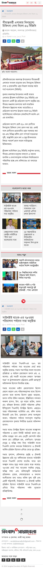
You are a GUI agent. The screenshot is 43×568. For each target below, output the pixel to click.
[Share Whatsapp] (13, 41)
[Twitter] (8, 560)
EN (32, 3)
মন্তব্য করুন (11, 172)
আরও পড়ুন (21, 254)
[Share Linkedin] (18, 41)
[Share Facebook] (4, 41)
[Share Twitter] (9, 41)
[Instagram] (18, 560)
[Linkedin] (13, 560)
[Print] (22, 41)
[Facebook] (3, 560)
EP (27, 3)
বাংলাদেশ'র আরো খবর (21, 188)
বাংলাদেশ (10, 11)
